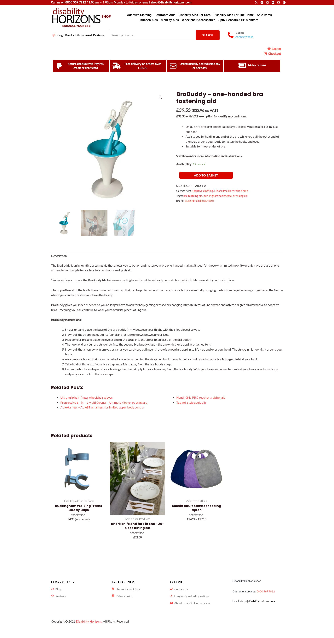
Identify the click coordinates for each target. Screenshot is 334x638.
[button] (160, 97)
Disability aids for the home (231, 190)
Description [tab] (59, 256)
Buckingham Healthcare (199, 200)
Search (207, 35)
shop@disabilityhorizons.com (257, 601)
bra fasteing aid (192, 195)
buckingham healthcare (218, 195)
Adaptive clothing (202, 190)
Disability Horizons (89, 621)
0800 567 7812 (75, 2)
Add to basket (206, 175)
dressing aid (240, 195)
